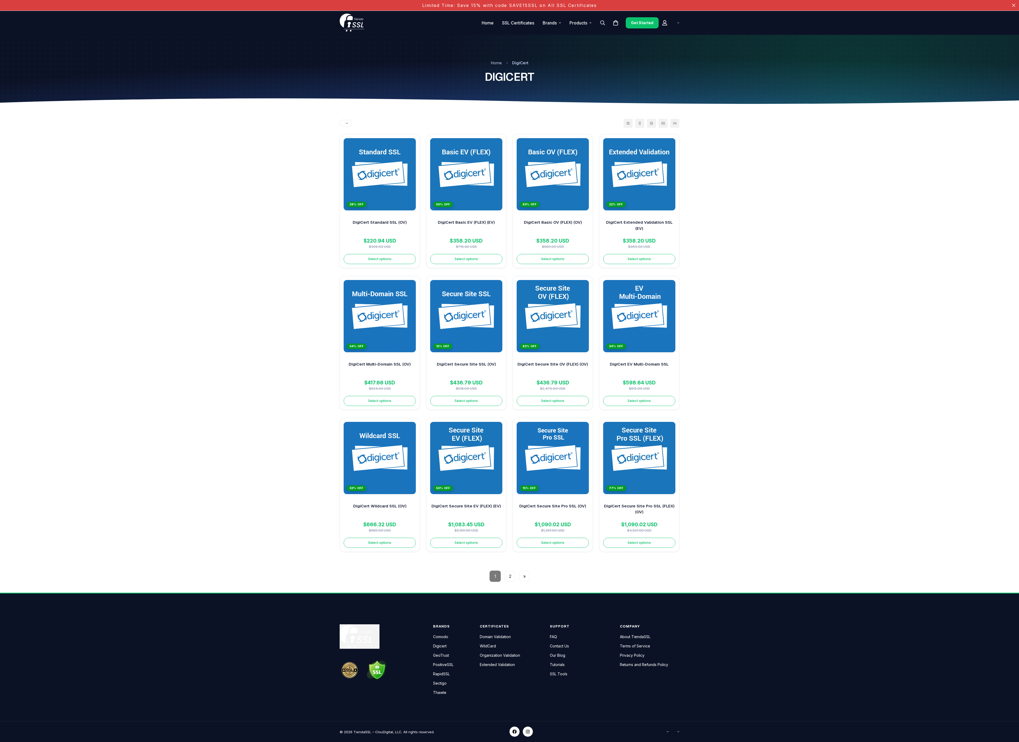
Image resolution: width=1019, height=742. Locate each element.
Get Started (642, 22)
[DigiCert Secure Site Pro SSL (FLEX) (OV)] (639, 458)
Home (488, 23)
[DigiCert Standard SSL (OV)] (380, 174)
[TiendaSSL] (354, 23)
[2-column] (639, 123)
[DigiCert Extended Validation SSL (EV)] (639, 174)
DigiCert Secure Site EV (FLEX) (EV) (466, 505)
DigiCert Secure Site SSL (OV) (466, 364)
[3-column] (651, 123)
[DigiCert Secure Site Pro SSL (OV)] (553, 458)
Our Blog (557, 655)
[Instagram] (528, 732)
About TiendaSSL (635, 636)
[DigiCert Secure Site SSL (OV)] (466, 316)
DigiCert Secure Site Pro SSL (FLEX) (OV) (639, 509)
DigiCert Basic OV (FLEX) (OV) (553, 222)
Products (578, 23)
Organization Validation (500, 655)
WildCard (488, 646)
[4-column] (663, 123)
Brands (550, 23)
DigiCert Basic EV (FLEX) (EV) (466, 222)
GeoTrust (441, 655)
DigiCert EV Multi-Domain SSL (639, 364)
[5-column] (674, 123)
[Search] (603, 23)
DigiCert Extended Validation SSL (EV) (639, 225)
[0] (616, 23)
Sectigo (440, 683)
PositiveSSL (443, 664)
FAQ (553, 636)
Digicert (440, 646)
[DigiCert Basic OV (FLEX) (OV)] (553, 174)
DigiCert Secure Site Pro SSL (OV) (552, 505)
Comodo (440, 636)
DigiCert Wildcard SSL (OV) (380, 505)
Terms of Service (635, 646)
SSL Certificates (518, 23)
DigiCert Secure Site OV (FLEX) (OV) (552, 364)
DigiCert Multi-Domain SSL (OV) (380, 364)
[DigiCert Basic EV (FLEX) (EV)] (466, 174)
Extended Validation (497, 664)
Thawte (439, 692)
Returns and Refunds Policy (644, 664)
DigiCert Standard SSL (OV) (380, 222)
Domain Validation (495, 636)
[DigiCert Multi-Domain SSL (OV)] (380, 316)
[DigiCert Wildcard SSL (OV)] (380, 458)
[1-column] (628, 123)
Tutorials (557, 664)
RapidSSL (441, 674)
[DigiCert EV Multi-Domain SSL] (639, 316)
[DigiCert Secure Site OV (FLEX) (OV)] (553, 316)
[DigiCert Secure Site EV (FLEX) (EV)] (466, 458)
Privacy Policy (632, 655)
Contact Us (559, 646)
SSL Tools (558, 674)
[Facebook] (515, 732)
